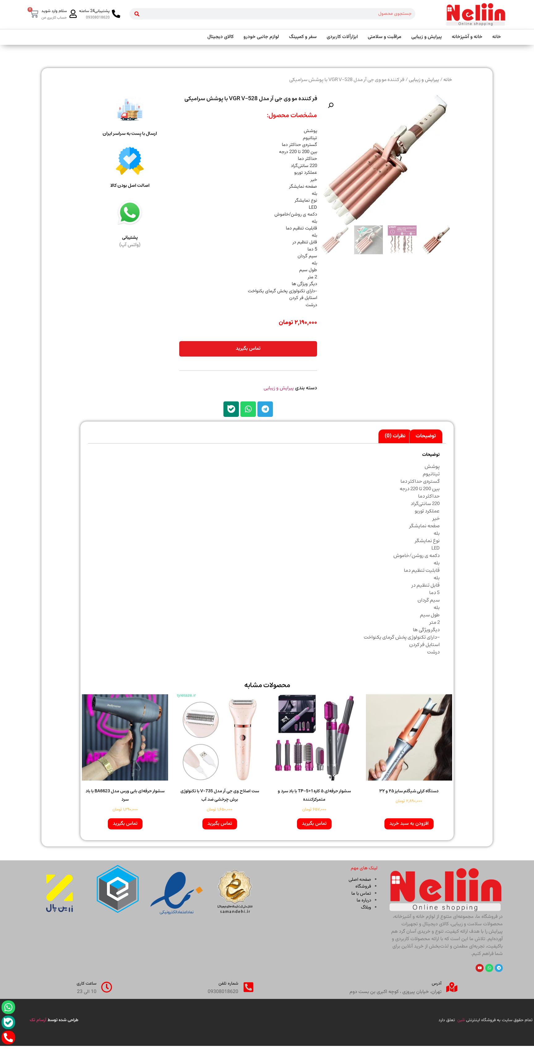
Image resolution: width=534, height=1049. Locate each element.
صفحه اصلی (360, 879)
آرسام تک (39, 1020)
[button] (330, 105)
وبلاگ (366, 907)
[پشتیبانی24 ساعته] (116, 14)
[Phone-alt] (8, 1037)
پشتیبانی (130, 237)
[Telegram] (265, 409)
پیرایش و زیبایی (424, 80)
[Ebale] (231, 409)
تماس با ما (361, 893)
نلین (461, 1020)
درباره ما (364, 900)
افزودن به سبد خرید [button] (409, 824)
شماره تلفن (228, 983)
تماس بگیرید (248, 349)
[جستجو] (136, 13)
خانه (447, 80)
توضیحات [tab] (426, 436)
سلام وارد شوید (54, 11)
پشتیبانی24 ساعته (94, 11)
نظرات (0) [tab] (395, 436)
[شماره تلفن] (248, 987)
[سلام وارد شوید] (73, 14)
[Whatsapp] (248, 409)
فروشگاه (363, 886)
